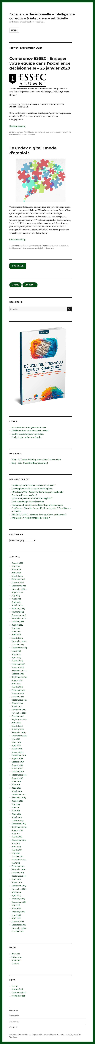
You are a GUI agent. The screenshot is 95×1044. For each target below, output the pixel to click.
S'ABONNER (17, 266)
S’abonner (16, 960)
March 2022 (17, 687)
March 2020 (17, 726)
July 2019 (16, 739)
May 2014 (16, 833)
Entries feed (17, 989)
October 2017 (18, 762)
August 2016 (17, 778)
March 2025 (17, 605)
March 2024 (17, 638)
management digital (35, 248)
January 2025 (18, 612)
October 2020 (18, 716)
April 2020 (16, 722)
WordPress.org (18, 996)
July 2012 (16, 853)
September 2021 (19, 700)
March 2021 (17, 706)
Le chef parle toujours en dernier (27, 437)
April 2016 (16, 788)
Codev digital (48, 245)
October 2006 (18, 931)
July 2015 (16, 804)
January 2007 (18, 921)
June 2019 (16, 742)
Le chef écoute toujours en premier (28, 434)
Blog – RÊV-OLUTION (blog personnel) (30, 463)
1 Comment (49, 248)
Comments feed (19, 992)
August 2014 (17, 830)
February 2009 (18, 899)
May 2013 (16, 843)
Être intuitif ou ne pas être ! (24, 495)
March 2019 (17, 749)
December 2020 (19, 709)
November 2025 (19, 589)
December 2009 (19, 885)
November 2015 (19, 797)
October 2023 (18, 644)
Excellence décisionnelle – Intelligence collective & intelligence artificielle (42, 16)
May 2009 (16, 892)
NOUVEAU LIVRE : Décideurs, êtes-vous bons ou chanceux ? (39, 515)
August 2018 (17, 758)
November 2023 (19, 641)
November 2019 (19, 732)
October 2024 (18, 621)
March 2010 (17, 882)
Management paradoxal (52, 132)
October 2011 (17, 856)
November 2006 (19, 928)
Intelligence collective (33, 132)
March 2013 (17, 850)
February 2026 (18, 579)
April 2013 (16, 846)
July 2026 (16, 566)
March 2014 (17, 837)
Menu (14, 30)
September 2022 (19, 677)
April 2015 (16, 814)
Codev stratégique (61, 245)
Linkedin (30, 285)
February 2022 (18, 690)
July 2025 (16, 595)
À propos (16, 954)
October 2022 (18, 674)
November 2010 (19, 869)
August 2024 (17, 625)
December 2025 (19, 586)
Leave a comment (28, 134)
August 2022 (17, 680)
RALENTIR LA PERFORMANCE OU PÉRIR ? (31, 518)
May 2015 (16, 811)
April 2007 (16, 918)
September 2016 (19, 775)
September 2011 (19, 859)
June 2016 (16, 781)
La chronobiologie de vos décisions (28, 502)
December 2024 (19, 615)
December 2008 (19, 902)
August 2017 (17, 765)
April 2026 (16, 573)
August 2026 (17, 563)
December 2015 (19, 794)
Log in (14, 986)
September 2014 (19, 827)
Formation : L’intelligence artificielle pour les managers (37, 505)
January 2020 (18, 729)
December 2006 (19, 925)
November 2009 (19, 889)
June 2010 (16, 879)
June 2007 (16, 915)
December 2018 (19, 755)
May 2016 (16, 784)
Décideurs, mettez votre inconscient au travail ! (33, 485)
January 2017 (17, 768)
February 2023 (18, 664)
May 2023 (16, 654)
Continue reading (17, 126)
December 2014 (19, 824)
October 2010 (18, 872)
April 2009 (16, 895)
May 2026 (16, 569)
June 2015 (16, 807)
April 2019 (16, 745)
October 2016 (18, 771)
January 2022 (18, 693)
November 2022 (19, 670)
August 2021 (17, 703)
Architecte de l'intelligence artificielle (29, 427)
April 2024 (16, 634)
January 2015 (18, 820)
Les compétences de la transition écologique (32, 488)
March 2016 (17, 791)
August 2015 (17, 801)
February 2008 (18, 912)
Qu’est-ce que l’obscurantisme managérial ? (32, 498)
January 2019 (18, 752)
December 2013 (19, 840)
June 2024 (16, 631)
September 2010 (19, 876)
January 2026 (18, 582)
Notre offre (17, 957)
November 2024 (19, 618)
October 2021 (18, 696)
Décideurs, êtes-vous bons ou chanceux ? (30, 430)
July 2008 (16, 905)
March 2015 (17, 817)
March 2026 (17, 576)
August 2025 (17, 592)
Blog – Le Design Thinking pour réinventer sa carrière (36, 459)
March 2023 (17, 661)
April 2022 (16, 683)
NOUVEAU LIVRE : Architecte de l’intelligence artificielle (37, 492)
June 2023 (16, 651)
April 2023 (16, 657)
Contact (15, 963)
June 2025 (16, 599)
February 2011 (18, 866)
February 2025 (18, 608)
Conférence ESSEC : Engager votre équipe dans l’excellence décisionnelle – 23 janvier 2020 (39, 63)
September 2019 (19, 736)
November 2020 (19, 713)
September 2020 (19, 719)
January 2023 (18, 667)
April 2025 (16, 602)
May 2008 (16, 908)
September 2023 (19, 648)
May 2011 (16, 863)
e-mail (15, 285)
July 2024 (16, 628)
